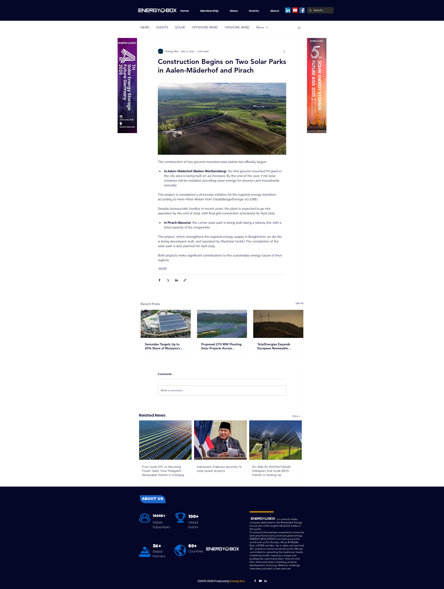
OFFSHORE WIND (205, 27)
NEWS (145, 27)
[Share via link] (185, 280)
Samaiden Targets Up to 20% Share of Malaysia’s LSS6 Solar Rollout (162, 346)
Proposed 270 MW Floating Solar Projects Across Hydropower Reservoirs (221, 346)
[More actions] (284, 51)
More (260, 27)
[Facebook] (302, 10)
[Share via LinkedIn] (176, 280)
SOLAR (180, 27)
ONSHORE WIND (237, 27)
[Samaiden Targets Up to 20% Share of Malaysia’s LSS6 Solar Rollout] (166, 324)
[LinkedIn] (288, 10)
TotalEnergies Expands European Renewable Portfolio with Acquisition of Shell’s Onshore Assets (277, 346)
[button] (257, 11)
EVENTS (162, 27)
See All (300, 303)
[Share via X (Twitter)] (168, 280)
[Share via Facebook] (159, 280)
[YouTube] (295, 10)
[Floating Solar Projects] (222, 324)
